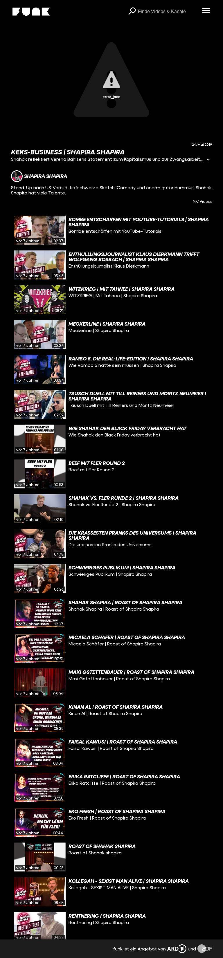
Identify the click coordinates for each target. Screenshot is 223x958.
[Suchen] (132, 11)
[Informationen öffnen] (208, 160)
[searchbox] (168, 11)
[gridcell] (111, 230)
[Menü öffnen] (206, 11)
